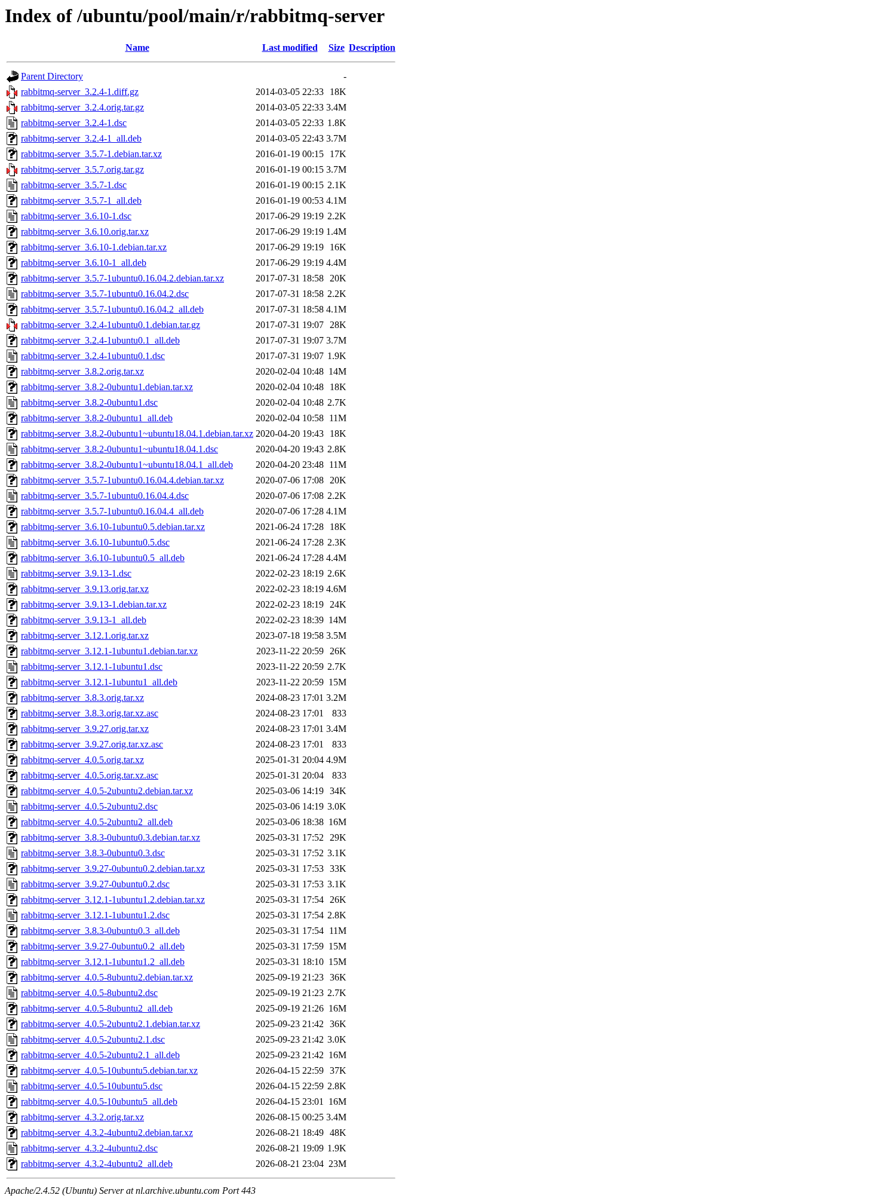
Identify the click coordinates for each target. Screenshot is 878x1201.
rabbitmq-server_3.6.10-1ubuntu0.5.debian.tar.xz (113, 527)
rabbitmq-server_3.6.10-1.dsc (76, 216)
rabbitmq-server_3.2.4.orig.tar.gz (82, 107)
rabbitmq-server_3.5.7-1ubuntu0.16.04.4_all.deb (112, 511)
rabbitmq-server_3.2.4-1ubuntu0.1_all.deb (100, 340)
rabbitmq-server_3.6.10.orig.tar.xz (85, 231)
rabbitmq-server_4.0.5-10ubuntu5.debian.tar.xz (109, 1070)
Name (137, 47)
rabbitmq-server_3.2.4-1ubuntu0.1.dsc (93, 356)
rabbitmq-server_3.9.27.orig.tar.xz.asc (92, 744)
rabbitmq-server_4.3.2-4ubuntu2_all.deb (97, 1164)
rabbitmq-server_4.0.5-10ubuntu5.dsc (91, 1086)
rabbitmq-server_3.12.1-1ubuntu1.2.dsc (95, 915)
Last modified (290, 47)
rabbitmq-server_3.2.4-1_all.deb (81, 138)
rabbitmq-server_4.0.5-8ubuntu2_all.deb (97, 1008)
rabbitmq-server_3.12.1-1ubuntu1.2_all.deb (103, 962)
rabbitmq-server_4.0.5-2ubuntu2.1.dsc (93, 1039)
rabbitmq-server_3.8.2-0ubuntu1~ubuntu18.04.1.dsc (119, 449)
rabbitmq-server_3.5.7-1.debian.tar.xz (91, 154)
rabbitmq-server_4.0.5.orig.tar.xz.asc (89, 775)
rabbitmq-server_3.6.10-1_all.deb (83, 263)
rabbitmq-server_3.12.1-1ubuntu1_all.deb (99, 682)
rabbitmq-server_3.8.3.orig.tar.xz (82, 698)
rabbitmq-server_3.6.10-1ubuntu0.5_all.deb (103, 558)
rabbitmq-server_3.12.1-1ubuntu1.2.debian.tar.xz (113, 899)
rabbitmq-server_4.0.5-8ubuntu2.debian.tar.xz (107, 977)
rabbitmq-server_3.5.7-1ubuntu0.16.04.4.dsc (105, 496)
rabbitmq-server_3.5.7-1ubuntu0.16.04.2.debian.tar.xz (122, 278)
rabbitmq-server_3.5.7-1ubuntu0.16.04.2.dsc (105, 294)
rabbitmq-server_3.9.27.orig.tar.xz (85, 729)
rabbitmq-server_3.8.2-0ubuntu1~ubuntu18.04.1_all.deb (127, 464)
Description (372, 47)
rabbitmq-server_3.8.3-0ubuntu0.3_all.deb (100, 931)
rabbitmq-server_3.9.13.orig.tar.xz (85, 589)
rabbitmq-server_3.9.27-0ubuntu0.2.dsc (95, 884)
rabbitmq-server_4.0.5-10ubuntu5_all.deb (99, 1101)
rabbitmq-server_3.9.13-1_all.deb (83, 620)
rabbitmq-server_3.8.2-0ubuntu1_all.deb (97, 418)
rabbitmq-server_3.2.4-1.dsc (74, 123)
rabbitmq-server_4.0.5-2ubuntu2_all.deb (97, 822)
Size (337, 47)
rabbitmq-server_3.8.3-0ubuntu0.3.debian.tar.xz (110, 837)
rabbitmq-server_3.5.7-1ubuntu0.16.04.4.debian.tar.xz (122, 480)
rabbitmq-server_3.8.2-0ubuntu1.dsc (89, 402)
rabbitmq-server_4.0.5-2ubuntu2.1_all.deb (100, 1055)
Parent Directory (52, 76)
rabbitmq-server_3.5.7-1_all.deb (81, 200)
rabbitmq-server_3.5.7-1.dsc (74, 185)
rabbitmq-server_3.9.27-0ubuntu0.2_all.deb (103, 946)
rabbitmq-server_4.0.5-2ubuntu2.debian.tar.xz (107, 791)
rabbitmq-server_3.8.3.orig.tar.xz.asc (89, 713)
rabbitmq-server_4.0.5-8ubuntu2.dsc (89, 993)
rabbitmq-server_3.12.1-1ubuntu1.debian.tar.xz (109, 651)
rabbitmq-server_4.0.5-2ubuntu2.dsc (89, 806)
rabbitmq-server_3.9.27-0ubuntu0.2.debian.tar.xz (113, 868)
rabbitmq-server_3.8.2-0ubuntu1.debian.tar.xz (107, 387)
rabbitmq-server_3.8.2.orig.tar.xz (82, 371)
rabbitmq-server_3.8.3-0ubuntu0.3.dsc (93, 853)
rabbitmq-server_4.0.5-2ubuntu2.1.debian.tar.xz (110, 1024)
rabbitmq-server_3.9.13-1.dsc (76, 573)
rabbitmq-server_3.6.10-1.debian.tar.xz (94, 247)
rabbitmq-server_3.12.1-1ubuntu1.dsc (91, 666)
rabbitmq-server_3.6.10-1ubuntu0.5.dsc (95, 542)
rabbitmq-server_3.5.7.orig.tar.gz (82, 169)
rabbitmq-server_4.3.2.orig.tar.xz (82, 1117)
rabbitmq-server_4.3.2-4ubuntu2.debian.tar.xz (107, 1133)
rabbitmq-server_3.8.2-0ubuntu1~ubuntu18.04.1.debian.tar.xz (137, 433)
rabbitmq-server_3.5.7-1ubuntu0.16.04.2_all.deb (112, 309)
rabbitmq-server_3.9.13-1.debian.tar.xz (94, 604)
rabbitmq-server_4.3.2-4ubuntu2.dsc (89, 1148)
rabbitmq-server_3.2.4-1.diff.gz (80, 92)
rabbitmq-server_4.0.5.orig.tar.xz (82, 760)
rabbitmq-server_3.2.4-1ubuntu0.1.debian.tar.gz (110, 325)
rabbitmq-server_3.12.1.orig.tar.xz (85, 635)
